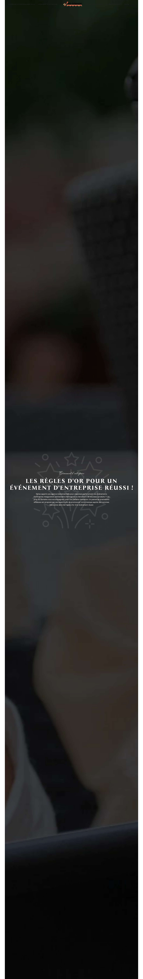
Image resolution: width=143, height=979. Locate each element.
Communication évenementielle (21, 4)
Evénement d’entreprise (47, 4)
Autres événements (114, 4)
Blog (127, 4)
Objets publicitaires (94, 4)
